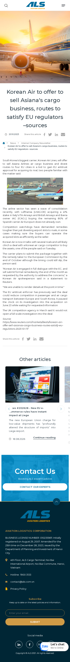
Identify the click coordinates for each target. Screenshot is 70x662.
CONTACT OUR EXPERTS (35, 486)
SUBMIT (35, 621)
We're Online (57, 647)
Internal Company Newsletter (35, 143)
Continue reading (44, 437)
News (13, 143)
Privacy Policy (18, 588)
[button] (54, 646)
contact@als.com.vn (22, 581)
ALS (35, 5)
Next (61, 409)
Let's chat (57, 644)
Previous (9, 409)
